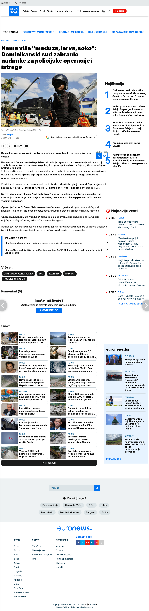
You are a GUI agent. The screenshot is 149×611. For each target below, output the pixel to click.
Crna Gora (18, 588)
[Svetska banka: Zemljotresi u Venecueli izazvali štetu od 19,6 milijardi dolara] (3, 305)
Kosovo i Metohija (71, 32)
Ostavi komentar (49, 310)
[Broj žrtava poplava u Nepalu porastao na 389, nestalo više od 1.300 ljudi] (9, 338)
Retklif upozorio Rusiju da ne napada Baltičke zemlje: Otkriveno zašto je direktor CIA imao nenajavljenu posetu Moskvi (81, 425)
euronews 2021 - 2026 (73, 604)
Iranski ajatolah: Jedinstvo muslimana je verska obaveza (32, 354)
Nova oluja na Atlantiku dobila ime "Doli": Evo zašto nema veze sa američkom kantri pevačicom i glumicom (80, 368)
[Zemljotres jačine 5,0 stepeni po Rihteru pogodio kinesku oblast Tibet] (58, 352)
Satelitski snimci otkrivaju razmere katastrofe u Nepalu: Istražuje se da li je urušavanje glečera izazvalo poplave (79, 439)
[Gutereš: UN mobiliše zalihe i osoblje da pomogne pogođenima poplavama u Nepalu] (58, 409)
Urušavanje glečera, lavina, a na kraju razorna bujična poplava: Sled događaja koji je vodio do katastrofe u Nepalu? (81, 382)
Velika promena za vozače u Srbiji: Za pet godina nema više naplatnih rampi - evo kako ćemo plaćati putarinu (128, 111)
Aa (99, 156)
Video (16, 584)
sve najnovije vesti (131, 303)
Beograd (90, 512)
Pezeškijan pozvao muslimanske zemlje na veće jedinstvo (32, 411)
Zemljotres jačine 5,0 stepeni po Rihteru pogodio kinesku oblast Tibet (81, 354)
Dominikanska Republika (18, 273)
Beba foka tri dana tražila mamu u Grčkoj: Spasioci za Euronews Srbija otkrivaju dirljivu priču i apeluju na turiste (128, 128)
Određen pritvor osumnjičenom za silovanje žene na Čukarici (131, 282)
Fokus (23, 40)
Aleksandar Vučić (73, 505)
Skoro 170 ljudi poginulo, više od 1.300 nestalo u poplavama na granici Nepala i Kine (81, 397)
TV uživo (36, 546)
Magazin (18, 571)
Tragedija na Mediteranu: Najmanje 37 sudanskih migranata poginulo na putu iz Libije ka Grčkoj (135, 382)
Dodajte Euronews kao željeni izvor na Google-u (73, 137)
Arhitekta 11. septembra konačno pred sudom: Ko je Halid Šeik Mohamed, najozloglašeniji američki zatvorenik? (33, 368)
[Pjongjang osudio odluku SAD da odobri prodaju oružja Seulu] (9, 438)
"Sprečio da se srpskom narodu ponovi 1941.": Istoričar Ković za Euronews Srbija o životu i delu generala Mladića (129, 160)
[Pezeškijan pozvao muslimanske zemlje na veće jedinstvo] (9, 409)
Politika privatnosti (64, 558)
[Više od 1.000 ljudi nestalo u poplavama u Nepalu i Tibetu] (9, 452)
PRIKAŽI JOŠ (112, 459)
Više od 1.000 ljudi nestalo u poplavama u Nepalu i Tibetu (31, 454)
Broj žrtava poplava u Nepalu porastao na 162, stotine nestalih (81, 454)
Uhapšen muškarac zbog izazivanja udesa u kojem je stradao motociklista (43, 243)
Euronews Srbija (50, 505)
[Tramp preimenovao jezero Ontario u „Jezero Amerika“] (58, 338)
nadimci (69, 273)
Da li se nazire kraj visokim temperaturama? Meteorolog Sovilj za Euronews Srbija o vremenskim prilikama (129, 94)
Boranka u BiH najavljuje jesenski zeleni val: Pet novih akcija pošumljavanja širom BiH (135, 445)
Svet (42, 11)
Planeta (23, 391)
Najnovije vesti (39, 550)
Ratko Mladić (47, 512)
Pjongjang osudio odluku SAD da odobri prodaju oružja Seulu (32, 439)
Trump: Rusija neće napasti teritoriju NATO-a (135, 362)
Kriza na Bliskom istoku (127, 32)
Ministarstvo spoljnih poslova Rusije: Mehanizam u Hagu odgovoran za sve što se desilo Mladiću (131, 244)
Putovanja (18, 575)
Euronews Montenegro (38, 32)
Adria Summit (20, 596)
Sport (16, 567)
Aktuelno (123, 275)
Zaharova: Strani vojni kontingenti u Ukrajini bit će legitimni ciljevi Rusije (134, 424)
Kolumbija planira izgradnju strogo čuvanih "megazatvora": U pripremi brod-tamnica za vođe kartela (33, 425)
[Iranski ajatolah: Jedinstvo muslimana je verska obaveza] (9, 352)
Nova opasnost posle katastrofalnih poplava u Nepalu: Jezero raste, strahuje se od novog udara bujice (32, 382)
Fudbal (121, 292)
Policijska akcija (14, 279)
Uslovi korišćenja (64, 554)
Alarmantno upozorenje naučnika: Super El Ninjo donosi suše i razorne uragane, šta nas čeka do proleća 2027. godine (33, 397)
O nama (59, 550)
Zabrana (54, 273)
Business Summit (21, 592)
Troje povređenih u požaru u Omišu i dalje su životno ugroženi (131, 224)
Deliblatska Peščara (69, 512)
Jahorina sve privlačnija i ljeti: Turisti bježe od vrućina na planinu (134, 404)
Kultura (59, 11)
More (67, 11)
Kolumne (18, 580)
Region (121, 218)
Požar (91, 505)
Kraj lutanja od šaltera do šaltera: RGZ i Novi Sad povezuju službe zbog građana (131, 264)
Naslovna (5, 40)
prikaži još (49, 463)
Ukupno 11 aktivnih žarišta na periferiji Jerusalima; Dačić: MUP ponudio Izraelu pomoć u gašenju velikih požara (54, 251)
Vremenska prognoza (42, 554)
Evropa (34, 11)
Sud (41, 273)
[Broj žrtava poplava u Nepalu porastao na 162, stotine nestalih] (58, 452)
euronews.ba (117, 349)
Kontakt (59, 567)
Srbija (26, 11)
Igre (34, 558)
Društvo (122, 256)
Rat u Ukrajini (97, 32)
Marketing (60, 563)
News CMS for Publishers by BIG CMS (74, 607)
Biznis (50, 11)
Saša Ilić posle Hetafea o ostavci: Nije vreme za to (131, 297)
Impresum (60, 546)
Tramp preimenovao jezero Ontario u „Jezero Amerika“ (81, 340)
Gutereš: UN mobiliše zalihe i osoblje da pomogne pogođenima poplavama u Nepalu (80, 411)
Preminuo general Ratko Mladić (126, 144)
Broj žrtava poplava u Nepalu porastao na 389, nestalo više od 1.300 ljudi (33, 340)
